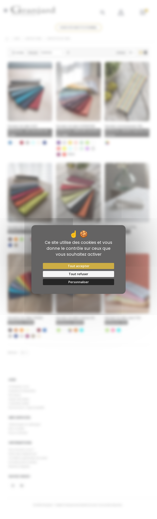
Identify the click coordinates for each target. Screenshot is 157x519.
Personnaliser (78, 282)
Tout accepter (78, 266)
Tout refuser (78, 274)
